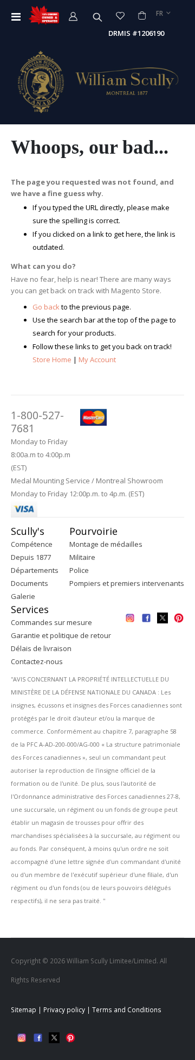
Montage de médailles (105, 544)
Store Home (52, 359)
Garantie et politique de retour (61, 635)
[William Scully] (97, 81)
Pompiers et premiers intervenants (126, 583)
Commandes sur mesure (51, 622)
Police (79, 570)
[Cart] (141, 15)
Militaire (82, 557)
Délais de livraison (41, 648)
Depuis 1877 (31, 557)
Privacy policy (64, 1009)
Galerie (23, 596)
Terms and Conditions (126, 1009)
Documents (29, 583)
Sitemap (23, 1009)
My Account (97, 359)
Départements (34, 570)
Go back (46, 307)
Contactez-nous (37, 661)
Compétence (32, 544)
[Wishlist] (120, 15)
